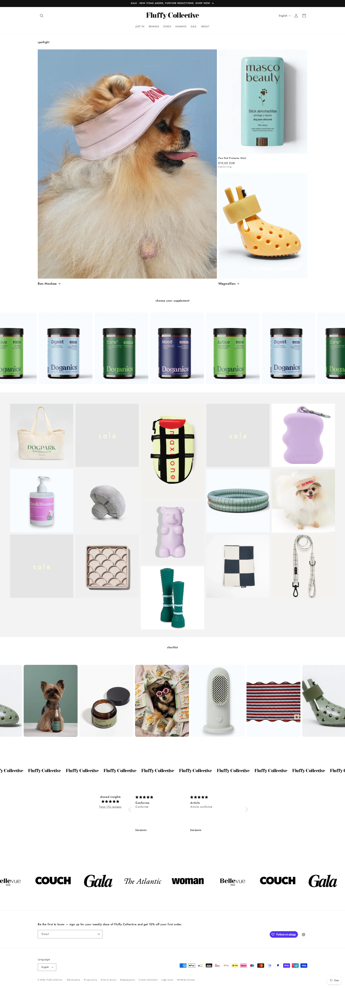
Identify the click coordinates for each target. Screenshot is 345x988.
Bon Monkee (47, 284)
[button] (42, 16)
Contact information (148, 979)
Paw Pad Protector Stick (232, 158)
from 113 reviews (110, 807)
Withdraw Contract (186, 979)
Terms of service (108, 979)
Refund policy (73, 979)
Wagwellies (227, 284)
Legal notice (167, 979)
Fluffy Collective (55, 979)
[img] (110, 801)
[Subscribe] (98, 934)
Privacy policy (90, 979)
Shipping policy (127, 979)
